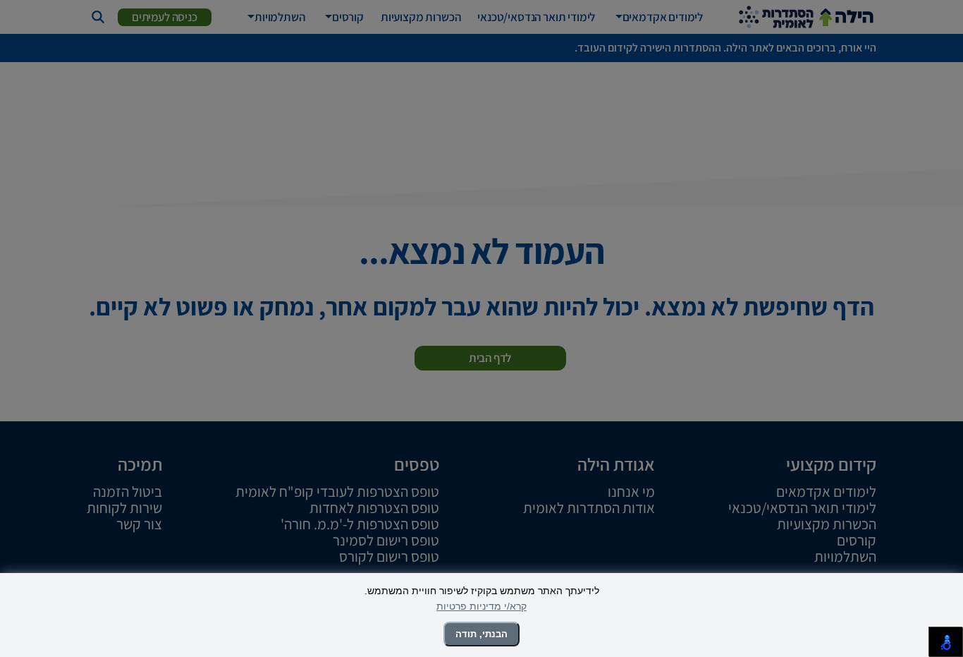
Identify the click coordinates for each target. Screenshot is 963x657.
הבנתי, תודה (481, 634)
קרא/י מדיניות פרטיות (481, 606)
